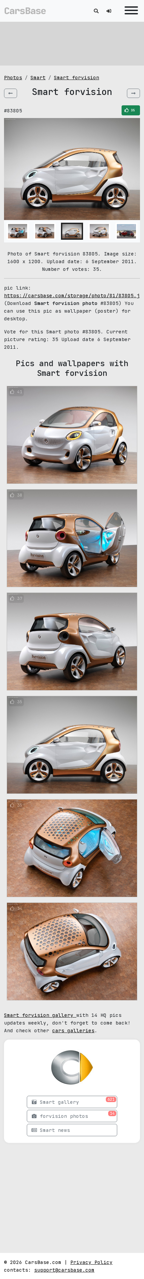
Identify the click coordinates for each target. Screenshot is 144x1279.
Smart (38, 77)
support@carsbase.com (64, 1270)
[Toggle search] (96, 11)
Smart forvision (76, 77)
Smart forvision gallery (40, 1015)
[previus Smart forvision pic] (10, 93)
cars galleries (73, 1030)
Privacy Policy (91, 1262)
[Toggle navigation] (129, 11)
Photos (13, 77)
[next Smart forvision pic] (133, 93)
